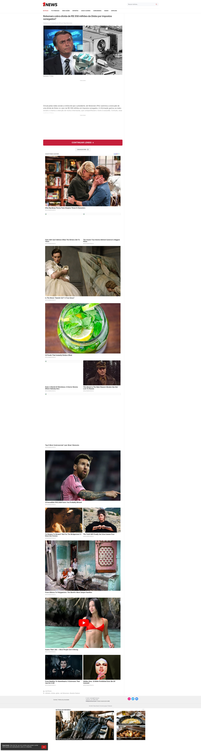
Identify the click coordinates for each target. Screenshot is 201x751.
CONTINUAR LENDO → (83, 142)
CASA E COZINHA (85, 10)
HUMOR (106, 10)
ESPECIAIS (114, 10)
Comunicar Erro (81, 149)
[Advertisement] (82, 92)
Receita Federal (75, 693)
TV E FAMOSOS (55, 10)
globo (57, 693)
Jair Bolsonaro (64, 693)
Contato (55, 699)
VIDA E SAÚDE (66, 10)
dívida (53, 693)
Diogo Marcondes (67, 23)
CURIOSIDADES (97, 10)
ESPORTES (75, 10)
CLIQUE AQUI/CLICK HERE (103, 701)
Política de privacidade (63, 699)
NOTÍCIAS (45, 10)
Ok (44, 747)
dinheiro (47, 693)
